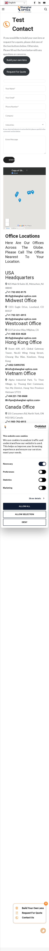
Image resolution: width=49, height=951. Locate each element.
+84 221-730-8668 (17, 396)
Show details (35, 498)
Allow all (24, 506)
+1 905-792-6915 (17, 421)
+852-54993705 (16, 365)
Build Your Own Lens (33, 908)
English (12, 2)
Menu (3, 9)
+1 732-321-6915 (17, 315)
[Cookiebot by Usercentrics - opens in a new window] (35, 427)
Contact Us (28, 917)
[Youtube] (44, 3)
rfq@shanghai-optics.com (22, 296)
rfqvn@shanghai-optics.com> (24, 400)
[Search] (45, 9)
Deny (24, 522)
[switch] (42, 472)
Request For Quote (16, 71)
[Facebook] (35, 3)
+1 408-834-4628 (17, 334)
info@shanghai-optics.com (23, 369)
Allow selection (24, 514)
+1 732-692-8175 (17, 292)
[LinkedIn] (39, 3)
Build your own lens (17, 60)
